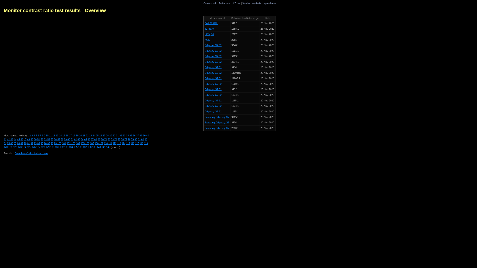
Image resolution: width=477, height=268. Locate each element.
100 (59, 143)
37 (137, 135)
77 (125, 139)
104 (78, 143)
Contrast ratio (210, 3)
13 (57, 135)
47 (25, 139)
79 (132, 139)
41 (5, 139)
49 (32, 139)
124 (24, 147)
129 (48, 147)
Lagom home (269, 3)
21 (84, 135)
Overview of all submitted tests (31, 153)
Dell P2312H (211, 23)
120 (6, 147)
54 (48, 139)
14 (60, 135)
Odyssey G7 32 (213, 45)
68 (95, 139)
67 (92, 139)
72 (109, 139)
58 (62, 139)
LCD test (236, 3)
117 (137, 143)
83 (146, 139)
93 (35, 143)
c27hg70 (209, 28)
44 (15, 139)
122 (15, 147)
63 (79, 139)
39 (144, 135)
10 (47, 135)
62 (75, 139)
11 (50, 135)
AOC (207, 40)
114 (123, 143)
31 (117, 135)
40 (147, 135)
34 (127, 135)
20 (80, 135)
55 (52, 139)
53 (45, 139)
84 (5, 143)
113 (119, 143)
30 (114, 135)
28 (107, 135)
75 (119, 139)
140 (99, 147)
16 (67, 135)
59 (65, 139)
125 (29, 147)
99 (55, 143)
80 (136, 139)
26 (100, 135)
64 (82, 139)
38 (141, 135)
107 (92, 143)
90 (25, 143)
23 (90, 135)
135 (76, 147)
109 (101, 143)
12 (53, 135)
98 (52, 143)
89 (21, 143)
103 (73, 143)
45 (18, 139)
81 (139, 139)
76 (122, 139)
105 (83, 143)
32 (120, 135)
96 (45, 143)
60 (68, 139)
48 (28, 139)
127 (38, 147)
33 (124, 135)
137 (85, 147)
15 (63, 135)
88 (18, 143)
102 (69, 143)
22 (87, 135)
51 (38, 139)
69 (99, 139)
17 (70, 135)
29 (110, 135)
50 (35, 139)
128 (43, 147)
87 (15, 143)
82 (142, 139)
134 (71, 147)
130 (52, 147)
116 (132, 143)
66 (89, 139)
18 (73, 135)
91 (28, 143)
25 (97, 135)
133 (66, 147)
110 (106, 143)
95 (42, 143)
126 (34, 147)
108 (97, 143)
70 (102, 139)
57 (58, 139)
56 (55, 139)
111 (110, 143)
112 (114, 143)
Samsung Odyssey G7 (217, 117)
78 (129, 139)
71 (105, 139)
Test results (224, 3)
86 (11, 143)
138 (89, 147)
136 (80, 147)
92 (32, 143)
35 (130, 135)
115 (128, 143)
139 (94, 147)
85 (8, 143)
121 (10, 147)
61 (72, 139)
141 (103, 147)
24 (94, 135)
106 (87, 143)
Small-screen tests (251, 3)
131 (57, 147)
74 (115, 139)
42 (8, 139)
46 (21, 139)
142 (108, 147)
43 (11, 139)
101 (64, 143)
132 (62, 147)
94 (38, 143)
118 (141, 143)
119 (146, 143)
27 (104, 135)
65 (85, 139)
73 (112, 139)
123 (20, 147)
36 (134, 135)
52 (42, 139)
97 (48, 143)
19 (77, 135)
